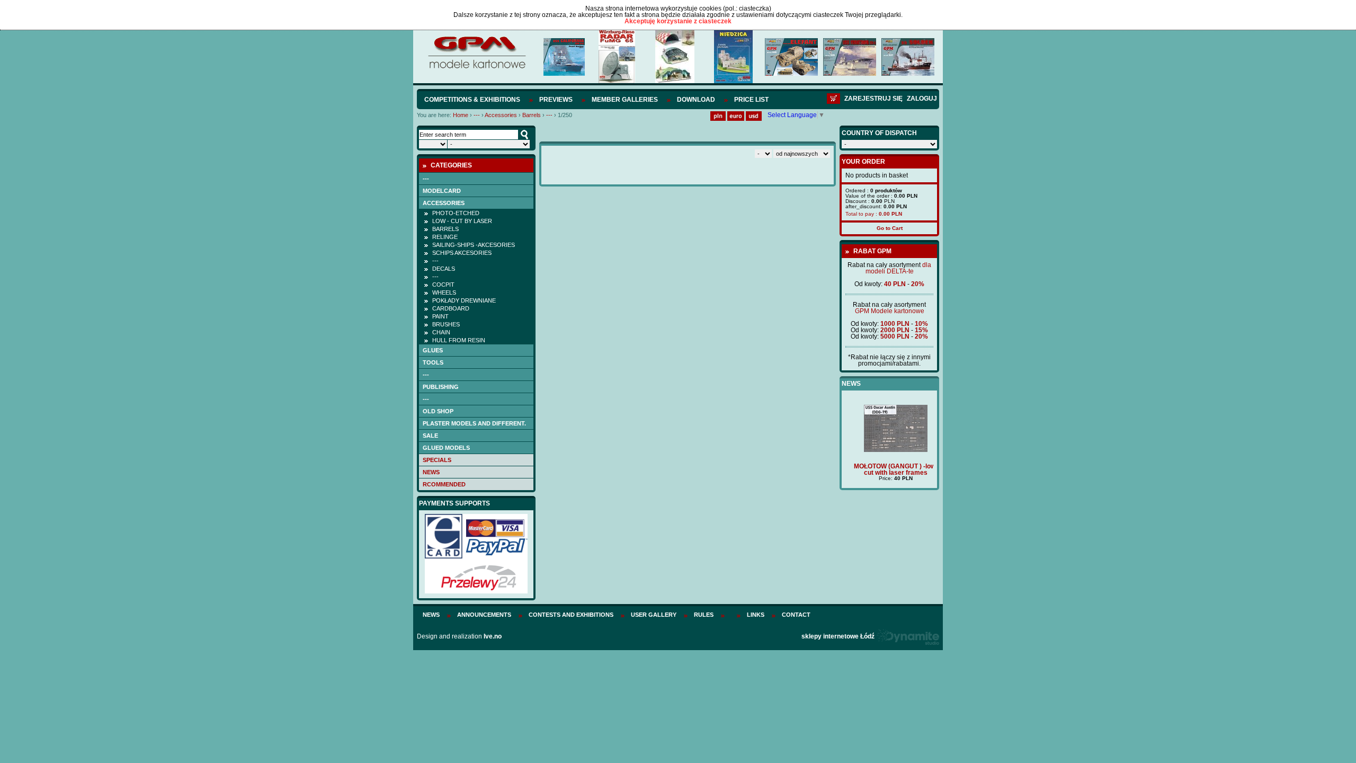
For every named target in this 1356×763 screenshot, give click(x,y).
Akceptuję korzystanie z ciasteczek (678, 21)
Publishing (441, 387)
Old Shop (438, 411)
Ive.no (493, 636)
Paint (440, 316)
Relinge (445, 237)
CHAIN (441, 332)
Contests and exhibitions (571, 614)
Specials (437, 460)
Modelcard (442, 191)
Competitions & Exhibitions (472, 99)
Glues (433, 350)
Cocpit (443, 284)
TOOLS (433, 362)
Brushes (446, 324)
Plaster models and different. (474, 423)
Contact (796, 614)
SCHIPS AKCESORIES (462, 253)
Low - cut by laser (462, 221)
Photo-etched (455, 213)
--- (477, 115)
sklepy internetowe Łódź (838, 636)
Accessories (501, 115)
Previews (556, 99)
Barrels (531, 115)
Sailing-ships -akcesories (473, 245)
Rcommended (444, 484)
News (431, 472)
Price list (751, 99)
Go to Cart (890, 228)
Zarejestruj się (873, 98)
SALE (430, 435)
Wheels (444, 292)
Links (755, 614)
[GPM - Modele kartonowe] (476, 68)
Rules (703, 614)
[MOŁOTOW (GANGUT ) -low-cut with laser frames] (889, 450)
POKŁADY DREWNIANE (464, 300)
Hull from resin (458, 340)
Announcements (484, 614)
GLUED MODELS (446, 448)
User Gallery (653, 614)
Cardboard (450, 308)
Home (460, 115)
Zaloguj (922, 98)
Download (696, 99)
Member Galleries (625, 99)
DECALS (443, 268)
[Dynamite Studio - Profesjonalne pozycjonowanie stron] (907, 636)
